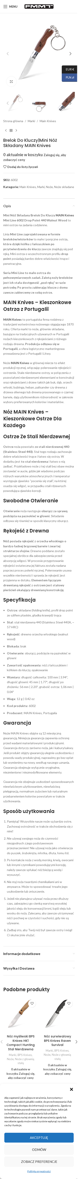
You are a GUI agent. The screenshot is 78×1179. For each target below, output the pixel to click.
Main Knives (48, 121)
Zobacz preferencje (39, 1162)
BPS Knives (25, 1055)
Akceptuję (39, 1138)
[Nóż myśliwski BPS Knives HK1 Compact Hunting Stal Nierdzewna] (20, 1015)
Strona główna (13, 121)
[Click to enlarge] (11, 81)
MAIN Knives (65, 215)
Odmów (39, 1150)
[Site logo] (39, 6)
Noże (49, 187)
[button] (71, 1089)
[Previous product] (5, 130)
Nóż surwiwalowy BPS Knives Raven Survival (57, 1040)
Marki (31, 121)
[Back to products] (11, 130)
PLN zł (68, 77)
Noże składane (64, 187)
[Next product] (16, 130)
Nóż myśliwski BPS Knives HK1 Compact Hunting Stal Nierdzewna (20, 1042)
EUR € (68, 69)
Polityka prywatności (39, 1171)
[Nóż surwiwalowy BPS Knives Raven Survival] (57, 1015)
